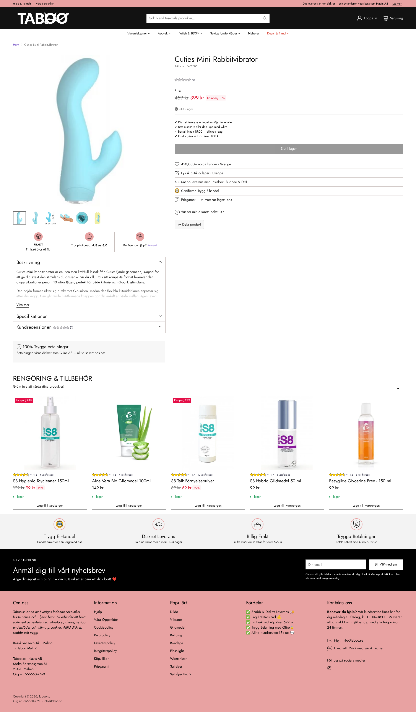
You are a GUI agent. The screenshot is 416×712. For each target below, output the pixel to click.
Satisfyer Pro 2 (180, 674)
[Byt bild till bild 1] (19, 217)
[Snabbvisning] (81, 402)
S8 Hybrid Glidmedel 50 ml (275, 481)
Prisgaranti (101, 666)
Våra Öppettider (106, 619)
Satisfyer (176, 666)
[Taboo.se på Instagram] (329, 669)
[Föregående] (13, 453)
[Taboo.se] (43, 18)
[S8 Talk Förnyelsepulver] (208, 433)
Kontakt (152, 245)
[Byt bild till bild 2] (35, 217)
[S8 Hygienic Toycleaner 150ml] (50, 433)
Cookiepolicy (103, 627)
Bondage (176, 642)
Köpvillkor (101, 658)
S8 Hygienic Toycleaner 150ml (41, 481)
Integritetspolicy (105, 650)
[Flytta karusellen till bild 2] (401, 388)
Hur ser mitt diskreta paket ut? (202, 211)
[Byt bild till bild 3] (50, 217)
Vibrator (176, 619)
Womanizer (178, 658)
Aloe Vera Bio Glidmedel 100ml (121, 481)
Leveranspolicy (104, 642)
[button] (63, 327)
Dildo (174, 611)
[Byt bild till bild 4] (66, 217)
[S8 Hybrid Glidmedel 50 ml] (287, 433)
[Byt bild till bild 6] (97, 217)
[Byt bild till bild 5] (81, 217)
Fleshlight (177, 650)
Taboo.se (44, 696)
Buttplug (176, 635)
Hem (16, 44)
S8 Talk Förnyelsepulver (192, 481)
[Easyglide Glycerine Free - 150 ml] (366, 433)
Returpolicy (102, 635)
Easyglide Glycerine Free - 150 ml (360, 481)
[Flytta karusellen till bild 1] (398, 388)
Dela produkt (191, 224)
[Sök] (265, 18)
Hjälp (98, 611)
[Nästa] (403, 453)
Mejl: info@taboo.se (348, 640)
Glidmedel (177, 627)
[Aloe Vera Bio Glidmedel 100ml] (129, 433)
